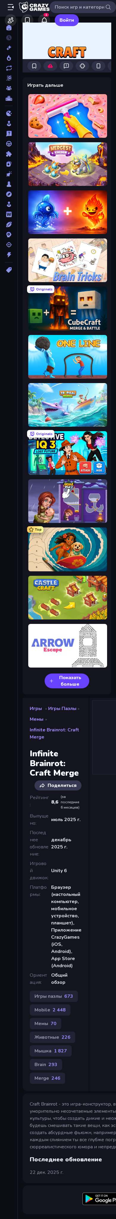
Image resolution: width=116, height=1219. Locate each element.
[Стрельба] (9, 245)
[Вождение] (9, 144)
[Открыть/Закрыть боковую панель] (11, 7)
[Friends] (11, 20)
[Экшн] (9, 255)
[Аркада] (9, 123)
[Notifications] (44, 20)
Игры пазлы (62, 708)
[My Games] (27, 20)
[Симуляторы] (9, 204)
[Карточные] (9, 164)
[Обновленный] (9, 68)
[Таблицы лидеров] (9, 98)
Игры (36, 708)
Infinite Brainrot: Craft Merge (54, 733)
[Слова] (9, 214)
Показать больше (70, 680)
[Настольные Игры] (9, 184)
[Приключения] (9, 194)
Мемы (36, 719)
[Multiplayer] (9, 88)
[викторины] (9, 134)
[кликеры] (9, 174)
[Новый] (9, 48)
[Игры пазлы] (9, 154)
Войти (66, 20)
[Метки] (9, 270)
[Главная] (9, 28)
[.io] (9, 113)
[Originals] (9, 78)
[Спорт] (9, 224)
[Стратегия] (9, 235)
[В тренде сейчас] (9, 58)
